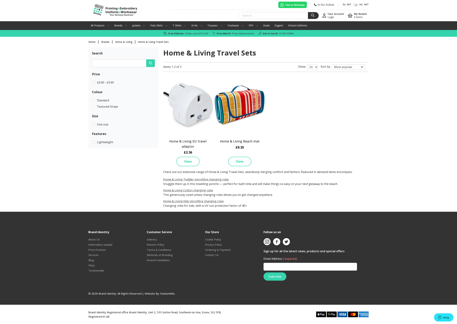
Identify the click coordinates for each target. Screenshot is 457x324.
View (188, 161)
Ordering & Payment (218, 250)
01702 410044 (286, 33)
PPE (251, 25)
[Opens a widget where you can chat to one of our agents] (443, 317)
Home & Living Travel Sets (153, 42)
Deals (266, 25)
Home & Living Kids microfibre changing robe (193, 201)
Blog (91, 260)
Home (92, 42)
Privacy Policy (213, 244)
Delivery (152, 239)
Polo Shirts (156, 25)
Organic (278, 25)
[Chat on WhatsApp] (292, 5)
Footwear (233, 25)
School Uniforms (297, 25)
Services (93, 255)
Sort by (325, 67)
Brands (118, 25)
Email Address (280, 259)
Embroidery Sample (100, 244)
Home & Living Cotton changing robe (188, 190)
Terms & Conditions (159, 250)
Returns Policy (155, 244)
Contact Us (212, 255)
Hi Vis (194, 25)
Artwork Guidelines (158, 260)
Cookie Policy (213, 239)
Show (301, 67)
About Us (94, 239)
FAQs (91, 265)
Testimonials (96, 270)
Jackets (136, 25)
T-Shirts (177, 25)
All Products (97, 25)
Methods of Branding (160, 255)
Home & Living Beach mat (240, 141)
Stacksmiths (167, 293)
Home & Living (123, 42)
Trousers (212, 25)
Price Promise (97, 250)
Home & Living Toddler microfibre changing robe (196, 179)
